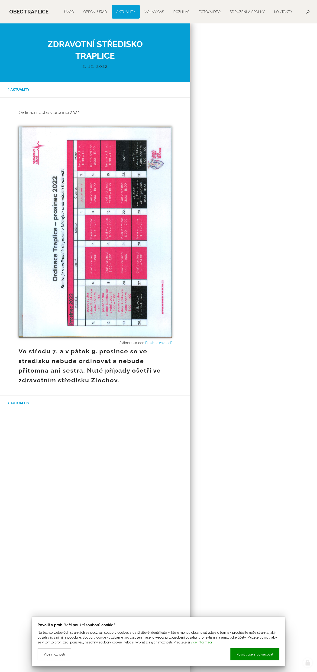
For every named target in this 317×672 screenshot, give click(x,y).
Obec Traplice (29, 12)
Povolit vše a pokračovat (254, 654)
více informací (201, 642)
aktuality (19, 90)
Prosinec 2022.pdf (158, 343)
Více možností (54, 654)
